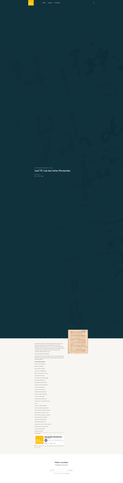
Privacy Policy (67, 473)
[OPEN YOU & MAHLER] (60, 3)
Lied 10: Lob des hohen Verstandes (42, 353)
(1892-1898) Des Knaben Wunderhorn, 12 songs (43, 167)
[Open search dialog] (93, 3)
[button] (35, 176)
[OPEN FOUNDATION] (52, 3)
